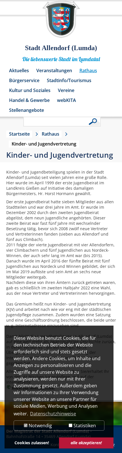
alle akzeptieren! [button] (86, 442)
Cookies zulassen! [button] (31, 442)
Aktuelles (19, 70)
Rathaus (88, 70)
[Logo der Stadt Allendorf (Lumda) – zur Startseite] (61, 22)
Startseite (19, 134)
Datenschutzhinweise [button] (53, 414)
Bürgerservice (24, 80)
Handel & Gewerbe (29, 100)
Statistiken (84, 425)
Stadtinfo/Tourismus (69, 80)
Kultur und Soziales (30, 90)
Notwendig (40, 425)
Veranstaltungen (54, 70)
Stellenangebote (26, 110)
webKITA (66, 100)
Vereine (66, 90)
